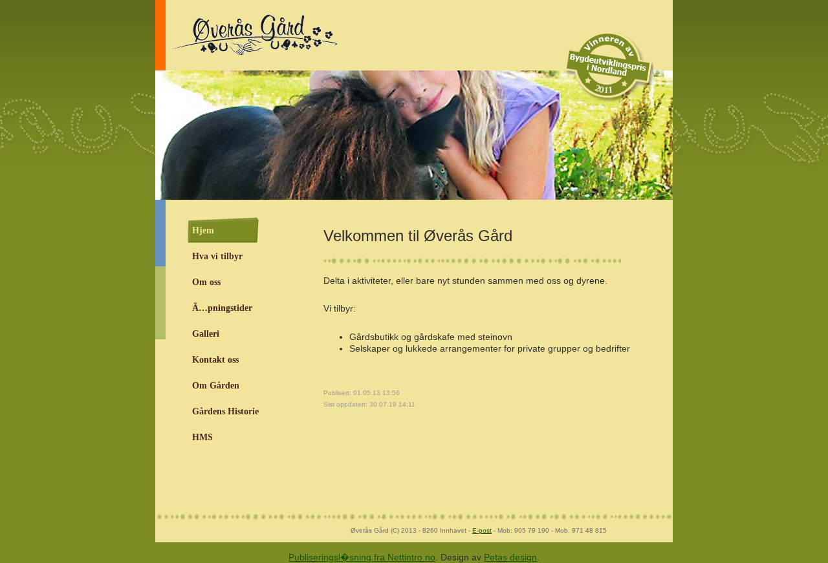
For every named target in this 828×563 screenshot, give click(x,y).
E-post (482, 530)
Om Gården (215, 385)
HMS (202, 437)
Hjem (203, 230)
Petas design (510, 557)
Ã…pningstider (222, 308)
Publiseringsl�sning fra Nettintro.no (362, 557)
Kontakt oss (215, 360)
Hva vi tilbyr (217, 256)
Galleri (205, 334)
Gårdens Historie (225, 411)
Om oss (206, 282)
